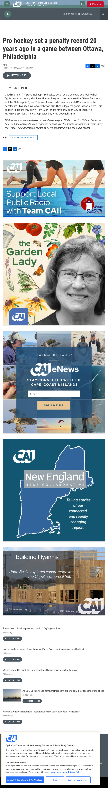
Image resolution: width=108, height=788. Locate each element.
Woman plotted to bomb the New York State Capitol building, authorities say (40, 670)
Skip (55, 780)
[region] (50, 758)
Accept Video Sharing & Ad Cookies (24, 780)
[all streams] (104, 14)
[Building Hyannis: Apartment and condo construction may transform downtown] (54, 581)
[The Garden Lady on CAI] (54, 274)
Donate (96, 4)
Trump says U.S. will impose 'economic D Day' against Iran (31, 628)
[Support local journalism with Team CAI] (54, 188)
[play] (7, 14)
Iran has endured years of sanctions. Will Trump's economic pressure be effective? (43, 649)
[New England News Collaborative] (54, 490)
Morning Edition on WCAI (23, 138)
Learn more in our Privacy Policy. (66, 772)
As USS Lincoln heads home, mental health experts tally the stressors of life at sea (63, 691)
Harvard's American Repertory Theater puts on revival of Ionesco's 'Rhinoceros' (41, 711)
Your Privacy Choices (78, 780)
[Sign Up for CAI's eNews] (54, 382)
